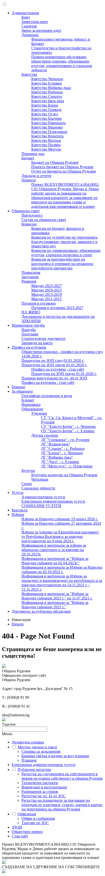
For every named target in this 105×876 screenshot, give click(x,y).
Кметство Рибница (47, 92)
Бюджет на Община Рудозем (54, 162)
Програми (29, 334)
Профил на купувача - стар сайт (57, 369)
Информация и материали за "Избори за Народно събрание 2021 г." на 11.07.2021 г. (57, 596)
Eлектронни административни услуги (53, 501)
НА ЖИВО (30, 312)
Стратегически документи (43, 338)
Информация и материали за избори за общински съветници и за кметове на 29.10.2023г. (53, 549)
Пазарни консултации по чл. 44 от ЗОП (54, 378)
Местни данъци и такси (37, 747)
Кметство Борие (44, 105)
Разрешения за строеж (39, 791)
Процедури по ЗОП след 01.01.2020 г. (52, 360)
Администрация (25, 13)
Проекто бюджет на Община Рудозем (62, 167)
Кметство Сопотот (46, 96)
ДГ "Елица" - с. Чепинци (62, 453)
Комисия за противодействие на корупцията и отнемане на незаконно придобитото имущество (62, 263)
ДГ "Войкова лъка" (57, 457)
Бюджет (27, 158)
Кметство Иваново (47, 127)
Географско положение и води (46, 396)
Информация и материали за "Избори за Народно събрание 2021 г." (54, 604)
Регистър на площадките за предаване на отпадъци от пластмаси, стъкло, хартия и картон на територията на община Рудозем (61, 804)
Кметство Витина (46, 140)
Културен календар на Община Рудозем (64, 475)
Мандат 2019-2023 (46, 290)
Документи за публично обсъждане (41, 611)
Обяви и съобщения (38, 818)
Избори (18, 514)
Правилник (31, 272)
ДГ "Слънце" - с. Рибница (62, 448)
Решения (28, 281)
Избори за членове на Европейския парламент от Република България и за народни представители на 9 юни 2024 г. (60, 536)
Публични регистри (34, 769)
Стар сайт (20, 836)
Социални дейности (38, 488)
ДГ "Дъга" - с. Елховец (60, 462)
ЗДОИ (17, 827)
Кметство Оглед (44, 114)
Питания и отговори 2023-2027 (57, 308)
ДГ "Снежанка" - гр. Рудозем (65, 440)
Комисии (29, 224)
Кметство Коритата (47, 136)
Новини (18, 387)
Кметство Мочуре (46, 149)
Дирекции (30, 35)
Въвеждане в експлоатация (44, 787)
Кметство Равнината (48, 123)
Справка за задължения (40, 751)
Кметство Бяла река (47, 101)
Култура (28, 470)
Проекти (28, 180)
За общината (22, 391)
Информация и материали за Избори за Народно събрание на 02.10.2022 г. (61, 569)
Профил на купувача (29, 347)
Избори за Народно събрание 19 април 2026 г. (59, 519)
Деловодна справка (28, 742)
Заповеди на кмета (36, 343)
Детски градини (44, 435)
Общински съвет (26, 211)
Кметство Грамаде (46, 110)
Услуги (17, 492)
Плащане (29, 760)
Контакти (20, 510)
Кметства (29, 74)
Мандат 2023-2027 (46, 286)
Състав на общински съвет (43, 220)
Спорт (26, 484)
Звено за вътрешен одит (41, 30)
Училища (39, 413)
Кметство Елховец (46, 83)
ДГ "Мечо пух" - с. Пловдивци (67, 466)
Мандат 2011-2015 (46, 299)
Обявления (27, 814)
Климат (27, 400)
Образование (32, 409)
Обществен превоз (27, 832)
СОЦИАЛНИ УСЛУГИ (41, 506)
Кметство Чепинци (47, 79)
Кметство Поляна (46, 145)
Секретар (29, 26)
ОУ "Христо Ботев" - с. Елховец (67, 431)
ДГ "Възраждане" (55, 444)
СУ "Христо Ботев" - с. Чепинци (68, 426)
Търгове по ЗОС (35, 823)
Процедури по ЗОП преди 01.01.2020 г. (54, 365)
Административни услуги (43, 497)
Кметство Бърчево (46, 118)
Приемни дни (32, 154)
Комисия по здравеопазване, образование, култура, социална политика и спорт (66, 252)
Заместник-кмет (34, 22)
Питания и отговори (38, 303)
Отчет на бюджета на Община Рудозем (63, 171)
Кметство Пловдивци (49, 132)
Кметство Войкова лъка (51, 88)
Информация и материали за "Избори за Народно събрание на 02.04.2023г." (54, 560)
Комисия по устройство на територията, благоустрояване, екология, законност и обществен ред (64, 241)
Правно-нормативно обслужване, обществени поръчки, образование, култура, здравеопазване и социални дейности (61, 63)
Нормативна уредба (28, 325)
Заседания (29, 277)
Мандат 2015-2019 (46, 294)
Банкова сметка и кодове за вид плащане (55, 756)
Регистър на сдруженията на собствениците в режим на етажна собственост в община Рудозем (62, 776)
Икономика (31, 404)
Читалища (39, 479)
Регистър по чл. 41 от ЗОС (43, 796)
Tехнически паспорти (39, 783)
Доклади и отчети (36, 176)
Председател (31, 215)
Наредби (28, 330)
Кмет (25, 17)
